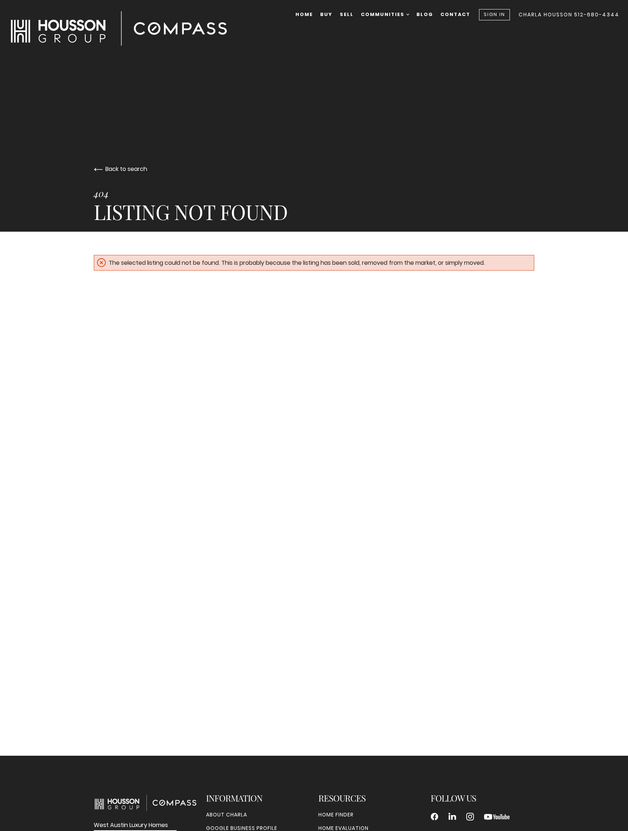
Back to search (126, 169)
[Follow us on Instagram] (470, 817)
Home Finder (336, 814)
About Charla (226, 814)
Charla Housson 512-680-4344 (569, 14)
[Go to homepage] (126, 28)
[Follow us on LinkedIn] (452, 817)
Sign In (494, 14)
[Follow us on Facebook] (434, 817)
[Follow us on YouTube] (497, 816)
